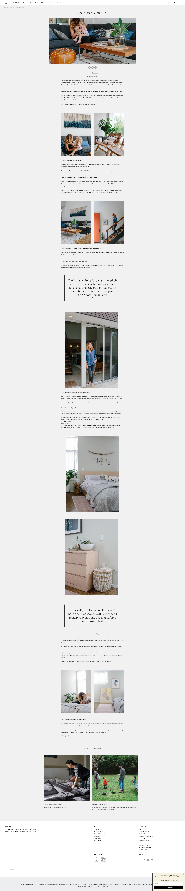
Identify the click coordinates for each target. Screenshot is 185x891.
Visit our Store (98, 831)
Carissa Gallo (95, 72)
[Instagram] (144, 860)
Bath (23, 2)
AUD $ (168, 2)
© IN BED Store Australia (11, 873)
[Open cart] (180, 2)
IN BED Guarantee (144, 831)
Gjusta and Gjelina (117, 398)
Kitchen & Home (33, 2)
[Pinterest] (148, 860)
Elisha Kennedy (94, 76)
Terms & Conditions (145, 847)
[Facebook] (140, 860)
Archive (43, 2)
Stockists (97, 836)
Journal (59, 2)
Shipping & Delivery (145, 845)
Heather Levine (102, 640)
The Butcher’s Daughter (107, 398)
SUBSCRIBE (169, 887)
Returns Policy (143, 843)
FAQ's (141, 829)
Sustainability (98, 838)
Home (5, 7)
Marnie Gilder (108, 655)
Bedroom (16, 2)
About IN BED (98, 829)
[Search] (177, 2)
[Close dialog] (183, 874)
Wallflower (99, 398)
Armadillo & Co (80, 95)
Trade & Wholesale (99, 834)
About (51, 2)
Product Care (143, 834)
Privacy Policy (143, 849)
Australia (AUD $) (10, 869)
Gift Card (142, 838)
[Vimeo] (152, 860)
